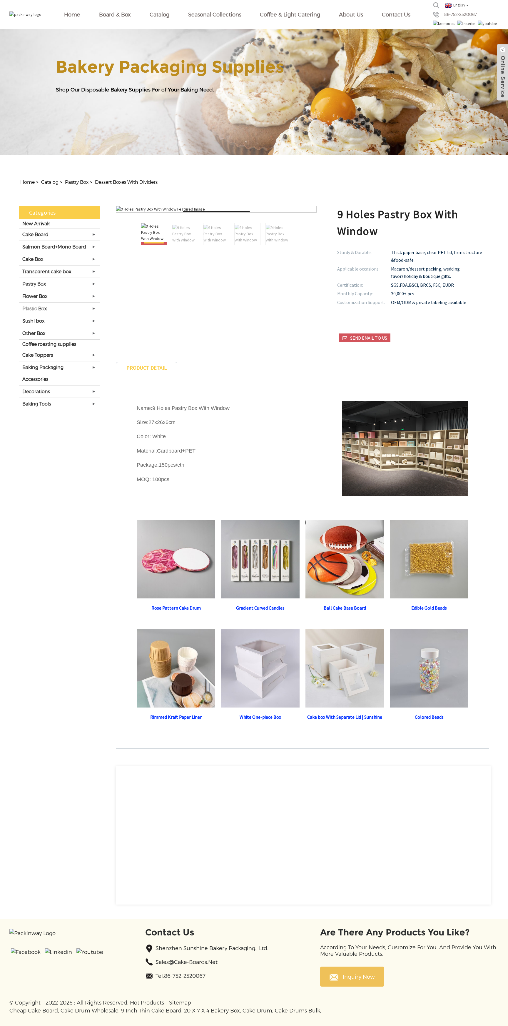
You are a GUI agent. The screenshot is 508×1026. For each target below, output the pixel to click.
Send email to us (368, 338)
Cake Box (32, 259)
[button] (288, 234)
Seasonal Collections (214, 14)
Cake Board (35, 234)
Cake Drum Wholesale (89, 1010)
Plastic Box (34, 308)
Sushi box (33, 320)
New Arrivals (36, 223)
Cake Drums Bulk (297, 1010)
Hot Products (147, 1002)
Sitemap (180, 1002)
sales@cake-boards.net (187, 962)
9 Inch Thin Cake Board (151, 1010)
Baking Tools (36, 403)
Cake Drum (257, 1010)
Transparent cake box (46, 271)
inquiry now (359, 976)
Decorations (36, 391)
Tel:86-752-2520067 (180, 975)
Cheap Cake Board (33, 1010)
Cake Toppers (37, 355)
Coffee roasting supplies (49, 344)
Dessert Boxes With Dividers (126, 182)
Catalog (159, 14)
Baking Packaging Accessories (42, 373)
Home (72, 14)
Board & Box (115, 14)
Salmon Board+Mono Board (54, 246)
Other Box (33, 333)
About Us (351, 14)
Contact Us (396, 14)
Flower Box (34, 296)
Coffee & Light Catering (290, 14)
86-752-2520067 (460, 14)
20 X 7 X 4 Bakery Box (212, 1010)
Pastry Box (76, 182)
